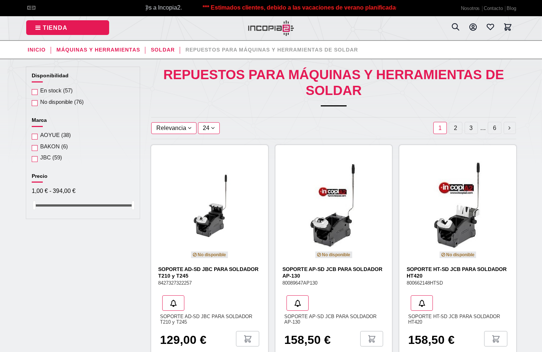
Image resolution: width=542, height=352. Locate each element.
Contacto (494, 8)
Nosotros (471, 8)
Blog (511, 8)
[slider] (34, 205)
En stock (56, 90)
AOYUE (55, 135)
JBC (51, 157)
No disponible (62, 102)
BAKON (54, 146)
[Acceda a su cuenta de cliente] (472, 28)
